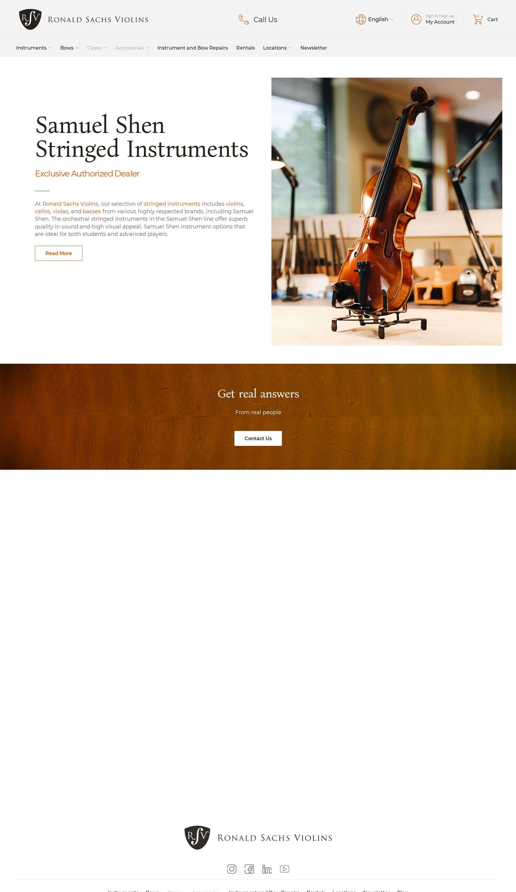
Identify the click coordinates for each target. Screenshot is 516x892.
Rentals (245, 47)
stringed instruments (172, 203)
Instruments (31, 47)
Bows (66, 47)
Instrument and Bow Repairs (192, 47)
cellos (42, 211)
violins (234, 203)
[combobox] (380, 19)
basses (92, 211)
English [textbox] (378, 19)
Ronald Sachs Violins (70, 203)
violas (60, 211)
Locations (275, 47)
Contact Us (258, 438)
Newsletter (313, 47)
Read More (58, 253)
